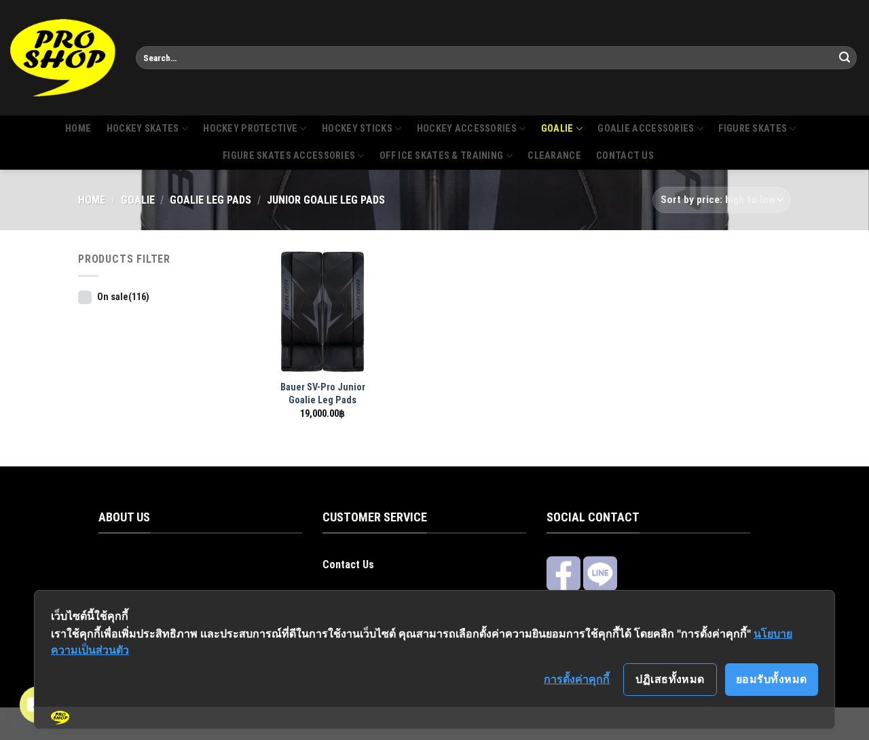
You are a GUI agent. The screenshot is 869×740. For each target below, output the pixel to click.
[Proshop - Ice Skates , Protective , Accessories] (62, 58)
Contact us (625, 156)
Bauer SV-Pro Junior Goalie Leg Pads (322, 394)
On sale (123, 297)
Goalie (557, 128)
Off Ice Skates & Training (441, 156)
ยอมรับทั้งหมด (771, 679)
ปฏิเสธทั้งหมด (670, 679)
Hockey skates (143, 128)
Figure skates (752, 128)
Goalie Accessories (645, 128)
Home (78, 128)
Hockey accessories (467, 128)
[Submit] (844, 57)
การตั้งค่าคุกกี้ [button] (577, 679)
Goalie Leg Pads (210, 199)
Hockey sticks (357, 128)
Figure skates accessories (289, 156)
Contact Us (348, 564)
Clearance (554, 156)
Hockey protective (250, 128)
